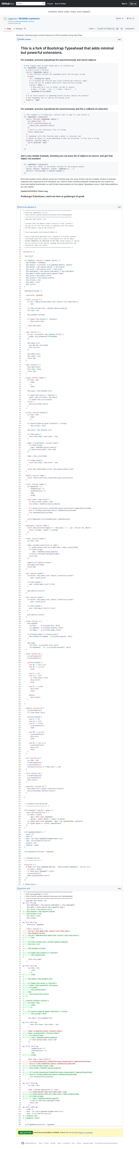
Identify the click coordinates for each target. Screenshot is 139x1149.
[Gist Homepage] (8, 3)
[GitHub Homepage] (22, 1143)
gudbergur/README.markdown (24, 21)
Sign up (133, 3)
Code (9, 29)
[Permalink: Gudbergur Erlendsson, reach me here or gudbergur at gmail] (19, 196)
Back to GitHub (60, 4)
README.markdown (29, 18)
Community (66, 1143)
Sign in (124, 3)
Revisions (21, 29)
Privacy (46, 1143)
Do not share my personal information (106, 1143)
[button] (117, 28)
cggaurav (12, 18)
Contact (79, 1143)
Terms (40, 1143)
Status (59, 1143)
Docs (73, 1143)
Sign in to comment (86, 1132)
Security (53, 1143)
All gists (50, 4)
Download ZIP (129, 28)
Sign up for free (25, 1132)
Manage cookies (88, 1143)
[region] (69, 123)
